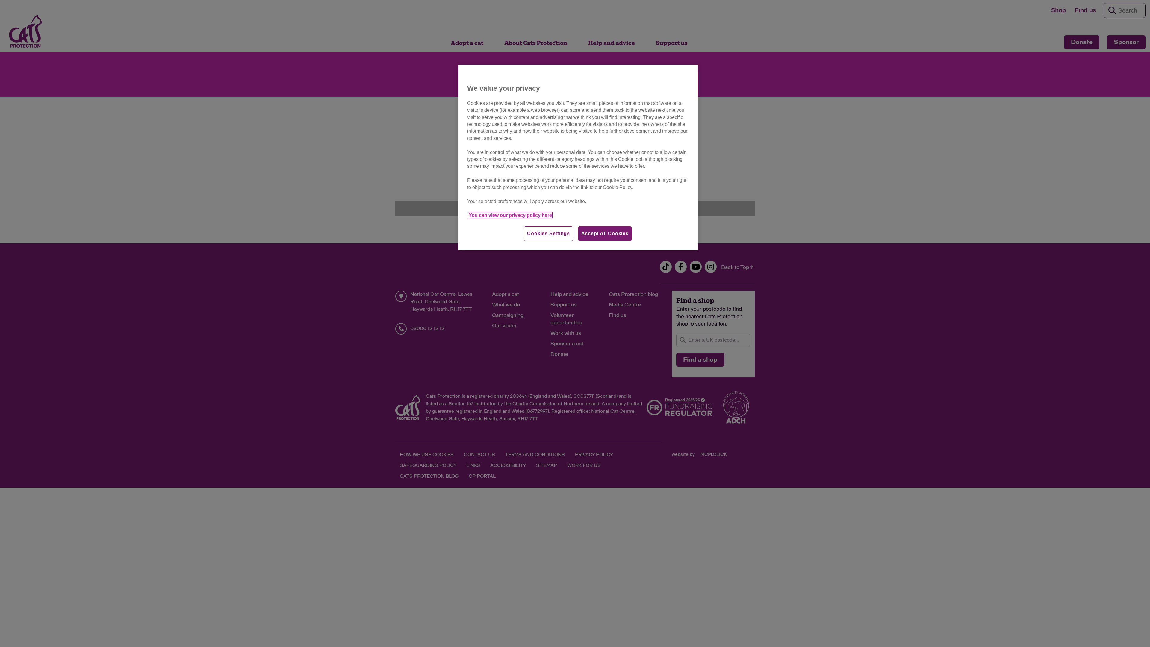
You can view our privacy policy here (510, 215)
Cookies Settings (548, 233)
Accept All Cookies (605, 233)
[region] (578, 157)
